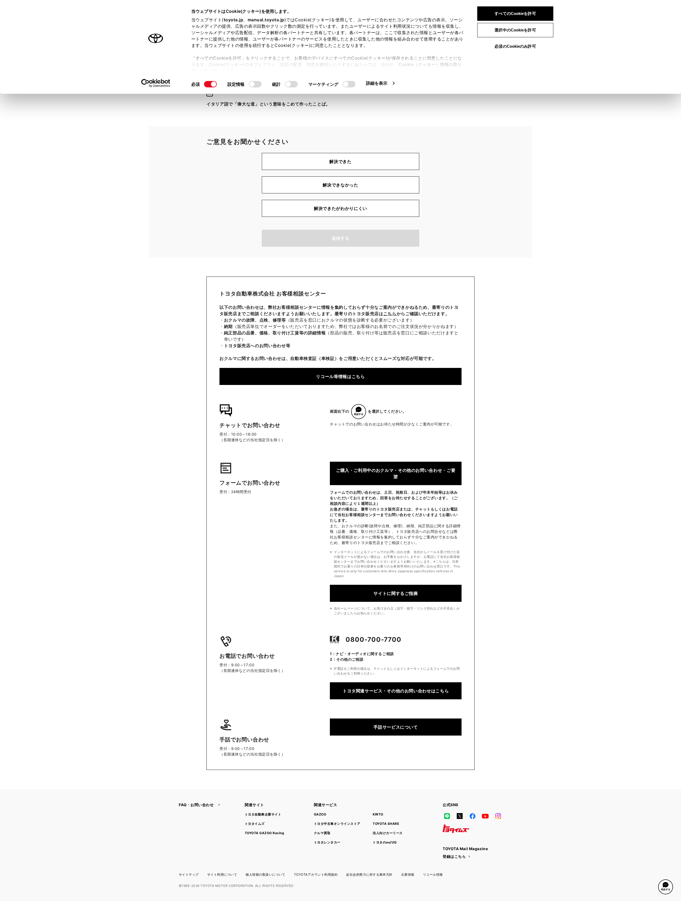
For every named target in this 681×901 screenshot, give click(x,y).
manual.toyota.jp (266, 19)
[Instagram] (498, 816)
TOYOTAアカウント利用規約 (316, 874)
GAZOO (320, 814)
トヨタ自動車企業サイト (263, 814)
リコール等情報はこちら (340, 376)
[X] (459, 816)
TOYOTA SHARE (386, 824)
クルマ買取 (322, 833)
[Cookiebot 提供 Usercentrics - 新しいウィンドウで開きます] (155, 83)
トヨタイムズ (255, 824)
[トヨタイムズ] (456, 829)
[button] (665, 886)
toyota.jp (233, 19)
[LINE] (447, 816)
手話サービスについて (395, 727)
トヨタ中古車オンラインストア (337, 824)
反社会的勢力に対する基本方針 (369, 874)
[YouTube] (485, 816)
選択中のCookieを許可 (515, 30)
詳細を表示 (377, 83)
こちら (390, 313)
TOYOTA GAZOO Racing (264, 833)
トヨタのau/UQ (384, 842)
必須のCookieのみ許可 (515, 46)
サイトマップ (189, 874)
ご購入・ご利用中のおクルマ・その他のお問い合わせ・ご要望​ (395, 473)
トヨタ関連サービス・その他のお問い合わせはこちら (396, 690)
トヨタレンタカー (327, 842)
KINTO (378, 814)
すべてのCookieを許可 (515, 13)
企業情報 (407, 874)
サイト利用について (222, 874)
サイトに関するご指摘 (395, 593)
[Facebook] (472, 816)
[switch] (255, 84)
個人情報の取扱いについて (265, 874)
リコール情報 (433, 874)
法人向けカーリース (387, 833)
